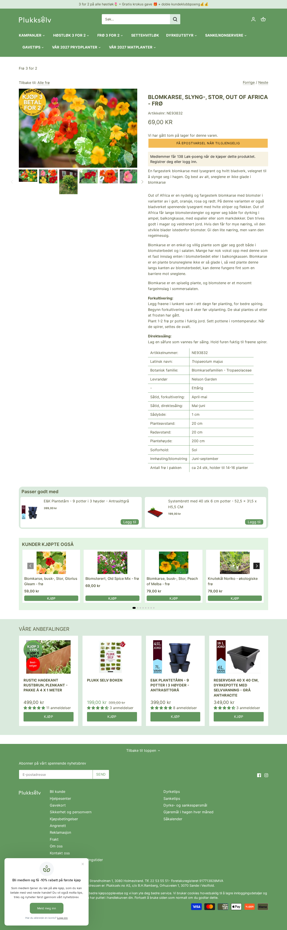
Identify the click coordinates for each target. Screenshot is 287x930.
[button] (208, 143)
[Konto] (253, 19)
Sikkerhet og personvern (70, 812)
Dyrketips (171, 791)
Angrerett (58, 825)
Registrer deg (161, 161)
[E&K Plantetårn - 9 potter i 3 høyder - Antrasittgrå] (175, 656)
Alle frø (43, 82)
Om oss (56, 846)
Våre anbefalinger (44, 629)
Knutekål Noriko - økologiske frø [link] (233, 581)
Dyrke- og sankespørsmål (185, 805)
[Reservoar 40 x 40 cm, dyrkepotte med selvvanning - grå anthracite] (239, 656)
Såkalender (172, 819)
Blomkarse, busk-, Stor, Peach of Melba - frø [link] (172, 581)
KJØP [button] (51, 598)
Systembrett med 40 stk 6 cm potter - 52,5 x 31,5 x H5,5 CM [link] (212, 504)
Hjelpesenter (60, 798)
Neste (263, 82)
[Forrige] (12, 182)
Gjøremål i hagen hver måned (188, 812)
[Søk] (175, 19)
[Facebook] (259, 774)
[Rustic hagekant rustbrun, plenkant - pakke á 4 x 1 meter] (49, 656)
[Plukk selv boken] (112, 656)
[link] (31, 512)
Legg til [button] (129, 522)
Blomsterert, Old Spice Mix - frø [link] (112, 578)
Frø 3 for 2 (28, 68)
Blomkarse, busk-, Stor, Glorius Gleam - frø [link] (50, 581)
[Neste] (142, 182)
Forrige (249, 82)
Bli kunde (57, 791)
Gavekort (58, 805)
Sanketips (171, 798)
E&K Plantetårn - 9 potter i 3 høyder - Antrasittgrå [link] (86, 501)
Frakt (54, 839)
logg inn (189, 161)
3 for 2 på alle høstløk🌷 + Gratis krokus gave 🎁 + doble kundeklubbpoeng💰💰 (144, 4)
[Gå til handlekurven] (263, 19)
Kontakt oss (60, 853)
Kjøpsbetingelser (64, 819)
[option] (28, 175)
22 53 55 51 (159, 881)
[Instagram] (266, 774)
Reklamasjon (60, 832)
